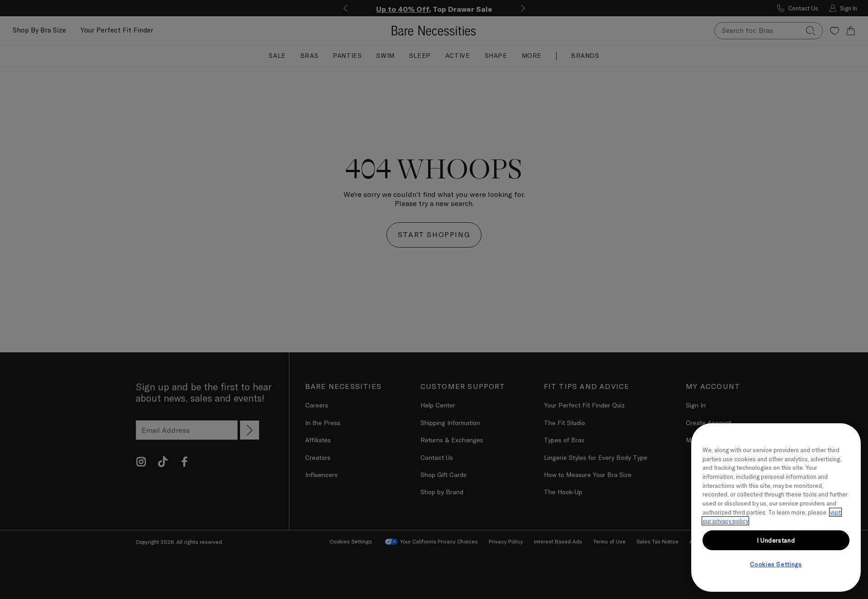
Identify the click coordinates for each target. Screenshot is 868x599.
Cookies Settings (776, 564)
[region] (776, 507)
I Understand (776, 540)
